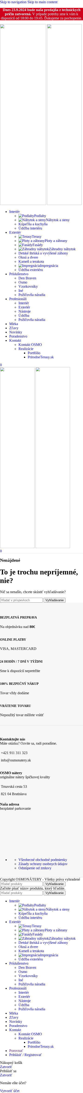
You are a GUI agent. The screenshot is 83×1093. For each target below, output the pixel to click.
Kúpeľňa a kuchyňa (32, 224)
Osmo (22, 282)
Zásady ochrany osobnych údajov (43, 864)
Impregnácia (49, 266)
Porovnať (16, 1051)
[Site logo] (23, 204)
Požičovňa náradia (31, 295)
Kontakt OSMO (30, 345)
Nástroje (24, 311)
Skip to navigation (13, 2)
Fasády (38, 245)
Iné (20, 291)
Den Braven (27, 278)
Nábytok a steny (58, 220)
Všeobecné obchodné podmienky (42, 860)
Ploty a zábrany (56, 241)
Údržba (23, 315)
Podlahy (40, 216)
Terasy (37, 237)
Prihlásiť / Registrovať (25, 1055)
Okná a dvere (28, 257)
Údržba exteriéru (30, 270)
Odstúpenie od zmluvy (34, 868)
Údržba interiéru (30, 228)
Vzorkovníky (28, 286)
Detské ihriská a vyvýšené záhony (43, 253)
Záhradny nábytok (62, 249)
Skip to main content (42, 2)
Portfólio (34, 353)
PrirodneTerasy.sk (41, 357)
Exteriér (24, 307)
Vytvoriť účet (9, 1091)
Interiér (23, 303)
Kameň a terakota (31, 261)
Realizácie (25, 349)
